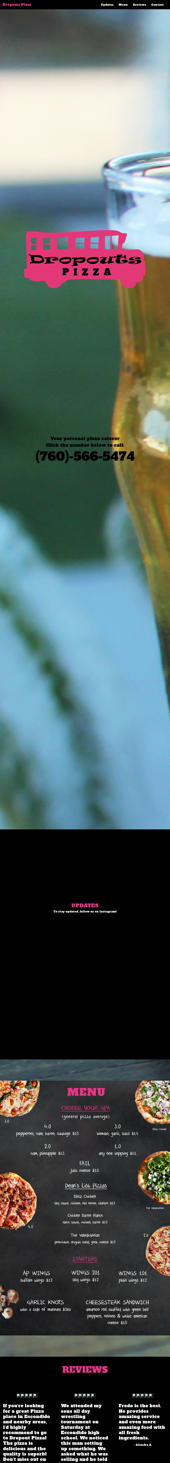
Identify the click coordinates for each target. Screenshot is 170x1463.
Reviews (139, 4)
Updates (107, 4)
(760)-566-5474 (85, 456)
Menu (123, 4)
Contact (157, 4)
